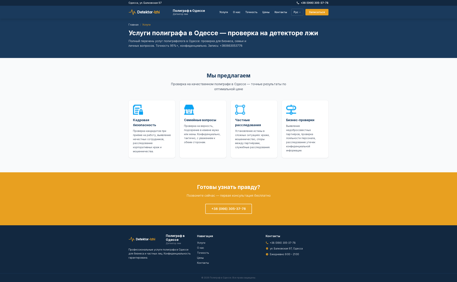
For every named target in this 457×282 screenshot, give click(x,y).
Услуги (223, 12)
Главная (134, 24)
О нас (236, 12)
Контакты (281, 12)
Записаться (317, 12)
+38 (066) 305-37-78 (314, 2)
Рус (296, 12)
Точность (251, 12)
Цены (266, 12)
